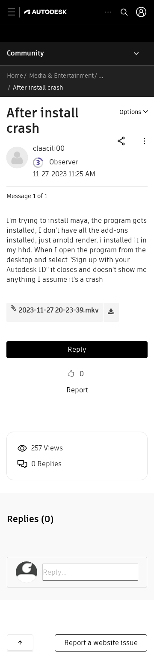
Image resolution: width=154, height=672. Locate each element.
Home (15, 75)
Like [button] (71, 373)
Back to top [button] (20, 642)
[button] (143, 140)
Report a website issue (101, 643)
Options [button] (130, 112)
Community (25, 53)
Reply (77, 349)
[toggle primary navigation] (16, 12)
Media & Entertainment (61, 75)
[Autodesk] (46, 11)
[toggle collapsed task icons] (108, 12)
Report (77, 390)
